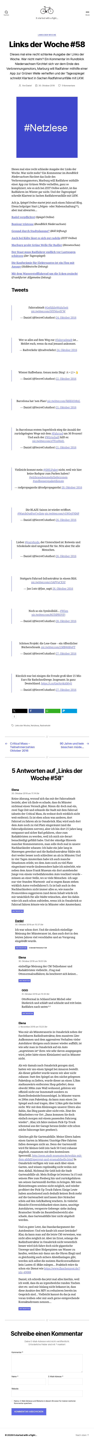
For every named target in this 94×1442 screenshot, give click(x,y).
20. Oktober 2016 (72, 487)
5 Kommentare (68, 85)
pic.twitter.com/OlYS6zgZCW (48, 311)
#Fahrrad (57, 433)
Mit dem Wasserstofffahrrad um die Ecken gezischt (45, 273)
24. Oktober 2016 (66, 317)
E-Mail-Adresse (55, 1376)
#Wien (64, 611)
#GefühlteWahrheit (56, 307)
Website (15, 1388)
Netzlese (35, 725)
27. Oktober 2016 (66, 653)
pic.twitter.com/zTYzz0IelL (48, 441)
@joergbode (32, 542)
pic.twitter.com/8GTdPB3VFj (48, 615)
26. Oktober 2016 (66, 520)
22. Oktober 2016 (66, 379)
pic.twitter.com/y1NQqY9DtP (62, 513)
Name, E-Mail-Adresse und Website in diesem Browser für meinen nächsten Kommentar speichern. (45, 1402)
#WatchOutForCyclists (31, 513)
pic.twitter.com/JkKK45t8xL (63, 401)
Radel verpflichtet (23, 217)
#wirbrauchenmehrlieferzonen (48, 477)
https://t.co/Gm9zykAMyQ (56, 683)
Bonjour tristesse (23, 224)
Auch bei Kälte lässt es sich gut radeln (36, 238)
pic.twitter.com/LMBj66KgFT (58, 647)
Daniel (29, 85)
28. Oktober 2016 (66, 621)
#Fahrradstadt (63, 340)
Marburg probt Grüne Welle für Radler (37, 245)
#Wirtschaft (52, 437)
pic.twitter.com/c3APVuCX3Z (48, 582)
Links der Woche (47, 35)
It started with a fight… (25, 1435)
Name (15, 1376)
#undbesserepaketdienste (48, 481)
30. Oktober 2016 (47, 85)
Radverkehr (45, 725)
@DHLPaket (50, 470)
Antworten (17, 911)
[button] (19, 711)
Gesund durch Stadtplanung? (31, 231)
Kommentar (17, 1352)
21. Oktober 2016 (66, 407)
